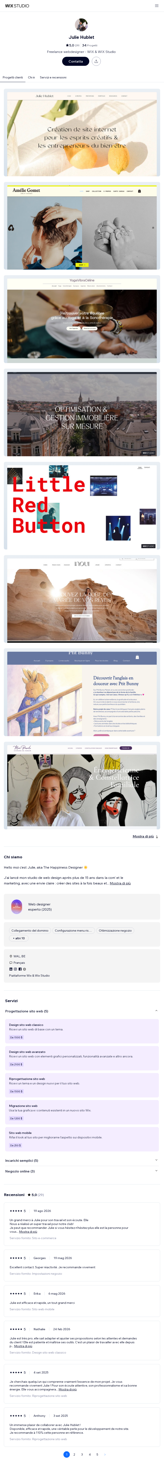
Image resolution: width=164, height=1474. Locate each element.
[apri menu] (156, 6)
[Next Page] (105, 1454)
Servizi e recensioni (53, 77)
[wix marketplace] (17, 5)
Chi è (31, 77)
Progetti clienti (13, 77)
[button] (82, 132)
